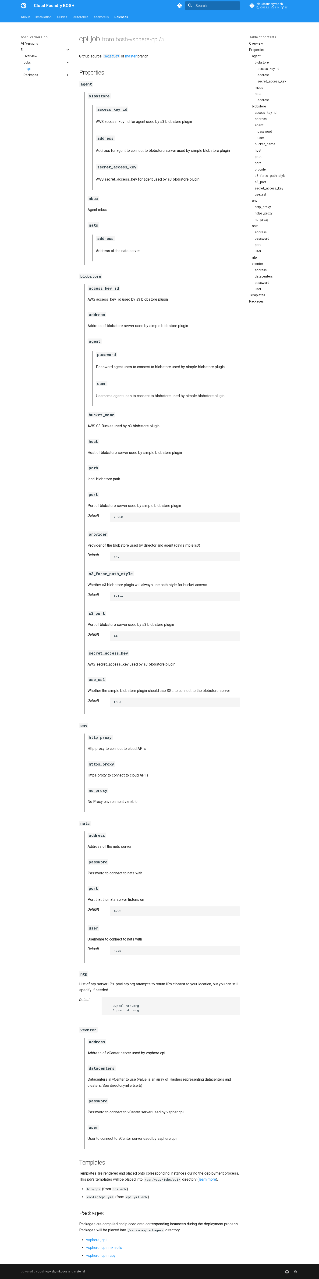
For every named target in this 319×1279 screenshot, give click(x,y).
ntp (254, 257)
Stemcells (101, 17)
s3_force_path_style (270, 176)
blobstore (262, 62)
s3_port (260, 182)
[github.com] (287, 1271)
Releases (121, 17)
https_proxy (264, 213)
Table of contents (262, 37)
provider (261, 169)
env (254, 201)
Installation (43, 17)
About (25, 17)
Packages (256, 301)
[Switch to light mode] (179, 5)
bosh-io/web (46, 1271)
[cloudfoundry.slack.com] (295, 1271)
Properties (257, 50)
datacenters (264, 276)
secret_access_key (272, 81)
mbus (259, 87)
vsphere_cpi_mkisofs (104, 1247)
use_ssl (260, 194)
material (79, 1271)
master (131, 56)
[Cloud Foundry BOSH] (23, 5)
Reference (81, 17)
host (258, 150)
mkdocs (62, 1271)
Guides (62, 17)
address (263, 75)
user (261, 138)
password (265, 131)
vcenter (257, 264)
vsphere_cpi (96, 1240)
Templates (257, 295)
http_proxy (263, 207)
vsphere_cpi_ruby (101, 1255)
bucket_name (265, 144)
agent (256, 56)
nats (258, 94)
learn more (207, 1179)
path (258, 157)
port (258, 163)
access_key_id (268, 69)
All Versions (29, 43)
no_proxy (262, 219)
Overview (30, 56)
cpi (28, 69)
